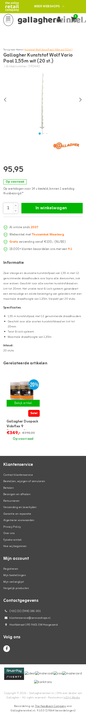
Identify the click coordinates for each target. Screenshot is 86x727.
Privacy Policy (12, 527)
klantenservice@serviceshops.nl (29, 618)
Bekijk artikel (23, 403)
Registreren (10, 569)
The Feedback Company (50, 706)
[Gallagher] (66, 145)
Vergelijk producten (16, 588)
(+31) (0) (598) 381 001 (25, 611)
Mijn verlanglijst (13, 582)
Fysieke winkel (12, 540)
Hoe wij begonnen (15, 546)
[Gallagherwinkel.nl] (12, 6)
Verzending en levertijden (20, 507)
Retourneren (11, 501)
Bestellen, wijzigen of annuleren (24, 481)
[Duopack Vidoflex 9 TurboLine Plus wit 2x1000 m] (23, 391)
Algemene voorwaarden (18, 520)
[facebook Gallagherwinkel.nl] (6, 648)
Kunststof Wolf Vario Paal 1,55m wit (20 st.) (48, 50)
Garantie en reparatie (17, 514)
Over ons (9, 533)
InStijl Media (72, 697)
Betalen (8, 488)
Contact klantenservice (18, 475)
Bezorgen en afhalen (16, 494)
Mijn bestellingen (14, 575)
